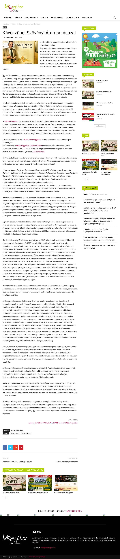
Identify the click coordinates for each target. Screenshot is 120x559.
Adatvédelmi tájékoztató (37, 557)
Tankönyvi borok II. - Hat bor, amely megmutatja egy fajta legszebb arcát (99, 238)
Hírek (17, 18)
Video (43, 18)
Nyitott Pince (89, 28)
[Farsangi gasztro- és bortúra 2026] (88, 117)
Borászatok (56, 18)
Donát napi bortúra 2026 (11, 493)
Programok (30, 18)
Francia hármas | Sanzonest (67, 462)
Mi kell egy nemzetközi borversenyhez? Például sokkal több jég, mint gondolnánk (100, 210)
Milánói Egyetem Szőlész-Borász (29, 146)
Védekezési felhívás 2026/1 (38, 493)
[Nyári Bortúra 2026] (88, 83)
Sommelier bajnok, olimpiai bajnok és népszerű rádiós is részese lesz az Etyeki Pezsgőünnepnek (99, 221)
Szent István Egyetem (32, 140)
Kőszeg (85, 150)
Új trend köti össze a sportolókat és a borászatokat (99, 246)
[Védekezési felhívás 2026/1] (40, 483)
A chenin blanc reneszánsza (95, 194)
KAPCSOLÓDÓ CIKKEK (13, 470)
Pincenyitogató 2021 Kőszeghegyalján (17, 462)
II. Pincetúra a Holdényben (63, 493)
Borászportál (91, 188)
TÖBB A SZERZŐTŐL (34, 470)
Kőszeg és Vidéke (17, 430)
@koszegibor (74, 511)
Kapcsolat (87, 18)
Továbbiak (99, 126)
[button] (114, 18)
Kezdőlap (6, 24)
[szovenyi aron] (20, 52)
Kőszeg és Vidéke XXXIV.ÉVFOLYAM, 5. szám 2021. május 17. (53, 423)
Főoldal (8, 18)
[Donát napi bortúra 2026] (14, 483)
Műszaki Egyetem (11, 121)
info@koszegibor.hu (48, 548)
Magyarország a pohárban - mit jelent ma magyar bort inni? (99, 201)
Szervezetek (71, 18)
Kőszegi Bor (9, 37)
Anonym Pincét (38, 152)
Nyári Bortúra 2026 (102, 80)
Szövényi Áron (25, 433)
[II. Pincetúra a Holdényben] (66, 483)
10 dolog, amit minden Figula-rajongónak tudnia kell (96, 230)
